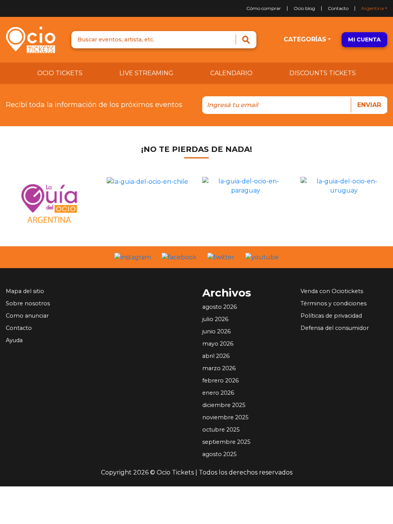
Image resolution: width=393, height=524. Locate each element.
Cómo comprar (263, 8)
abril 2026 (216, 356)
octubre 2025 (220, 429)
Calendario (231, 73)
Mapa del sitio (25, 291)
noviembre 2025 (225, 417)
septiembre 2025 (226, 441)
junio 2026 (216, 331)
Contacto (338, 8)
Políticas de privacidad (331, 315)
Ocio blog (304, 8)
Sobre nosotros (28, 303)
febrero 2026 (220, 380)
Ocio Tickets (60, 73)
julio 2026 (215, 319)
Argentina (372, 8)
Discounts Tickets (322, 73)
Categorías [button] (305, 39)
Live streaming (146, 73)
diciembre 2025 (223, 405)
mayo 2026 (217, 343)
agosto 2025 (219, 454)
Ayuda (14, 340)
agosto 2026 (219, 306)
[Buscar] (246, 39)
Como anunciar (27, 315)
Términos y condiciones (334, 303)
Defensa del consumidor (335, 328)
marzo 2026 (219, 368)
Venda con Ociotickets (332, 291)
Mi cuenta (364, 39)
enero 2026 (218, 392)
